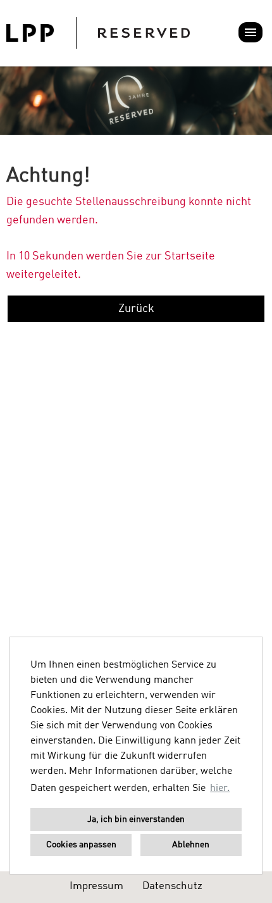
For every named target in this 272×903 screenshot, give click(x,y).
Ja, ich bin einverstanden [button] (136, 819)
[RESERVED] (98, 33)
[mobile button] (250, 32)
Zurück (136, 308)
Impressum (96, 886)
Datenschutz (172, 886)
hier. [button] (220, 788)
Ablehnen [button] (190, 844)
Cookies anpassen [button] (81, 844)
